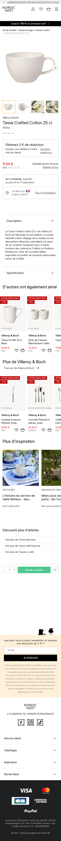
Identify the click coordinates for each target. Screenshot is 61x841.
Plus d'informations (45, 192)
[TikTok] (40, 722)
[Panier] (49, 9)
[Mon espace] (33, 9)
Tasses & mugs (25, 30)
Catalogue (10, 750)
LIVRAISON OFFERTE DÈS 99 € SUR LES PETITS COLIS (33, 2)
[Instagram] (30, 722)
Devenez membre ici (46, 151)
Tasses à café (42, 30)
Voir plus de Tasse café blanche (22, 545)
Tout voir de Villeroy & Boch (19, 368)
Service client (12, 738)
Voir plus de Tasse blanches (20, 539)
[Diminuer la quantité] (5, 570)
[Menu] (56, 9)
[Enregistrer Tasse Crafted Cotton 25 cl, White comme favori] (55, 570)
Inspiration (10, 762)
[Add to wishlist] (16, 350)
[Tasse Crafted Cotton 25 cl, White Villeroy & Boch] (30, 67)
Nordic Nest (11, 774)
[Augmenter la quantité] (14, 570)
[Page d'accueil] (9, 9)
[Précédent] (6, 68)
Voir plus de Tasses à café (19, 552)
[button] (8, 133)
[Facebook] (21, 722)
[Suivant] (55, 68)
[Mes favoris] (41, 9)
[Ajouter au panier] (23, 350)
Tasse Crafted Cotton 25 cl (16, 33)
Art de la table (9, 30)
